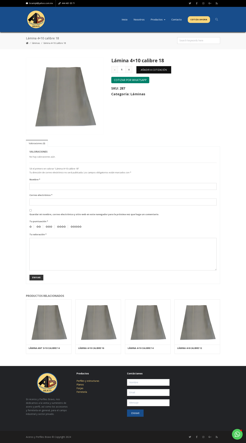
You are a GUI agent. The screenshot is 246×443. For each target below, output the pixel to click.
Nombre (34, 179)
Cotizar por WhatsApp (130, 80)
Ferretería (81, 391)
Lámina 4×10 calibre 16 (91, 348)
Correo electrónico (40, 195)
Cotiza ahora (198, 19)
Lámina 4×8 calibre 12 (189, 348)
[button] (237, 434)
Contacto (176, 19)
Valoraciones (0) (37, 143)
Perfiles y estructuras (87, 380)
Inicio (125, 19)
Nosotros (139, 19)
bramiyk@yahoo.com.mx (41, 3)
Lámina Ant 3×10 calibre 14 (44, 348)
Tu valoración (38, 234)
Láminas (36, 43)
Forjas (79, 388)
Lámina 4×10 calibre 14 (140, 348)
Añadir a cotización (154, 69)
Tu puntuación (38, 221)
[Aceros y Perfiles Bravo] (36, 19)
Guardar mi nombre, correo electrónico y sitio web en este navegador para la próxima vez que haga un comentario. (94, 214)
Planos (80, 384)
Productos (157, 19)
